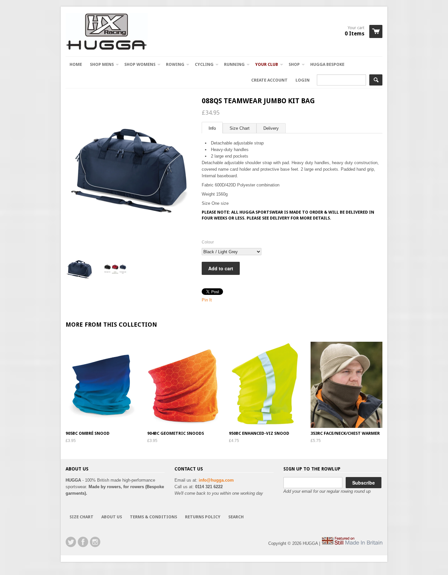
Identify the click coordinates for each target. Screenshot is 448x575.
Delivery (271, 128)
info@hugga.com (216, 480)
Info (212, 128)
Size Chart (240, 128)
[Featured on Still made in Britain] (351, 543)
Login (302, 80)
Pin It (207, 299)
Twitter (71, 542)
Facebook (83, 542)
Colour (208, 242)
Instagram (95, 542)
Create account (269, 80)
